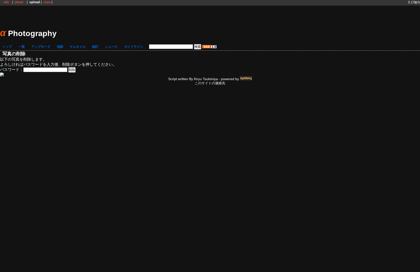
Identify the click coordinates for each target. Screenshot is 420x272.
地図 (60, 46)
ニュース (111, 46)
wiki (6, 2)
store (47, 2)
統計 (95, 46)
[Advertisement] (210, 17)
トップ (7, 46)
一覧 (21, 46)
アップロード (40, 46)
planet (19, 2)
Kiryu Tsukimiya (206, 79)
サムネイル (78, 46)
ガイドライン (133, 46)
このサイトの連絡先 (210, 83)
